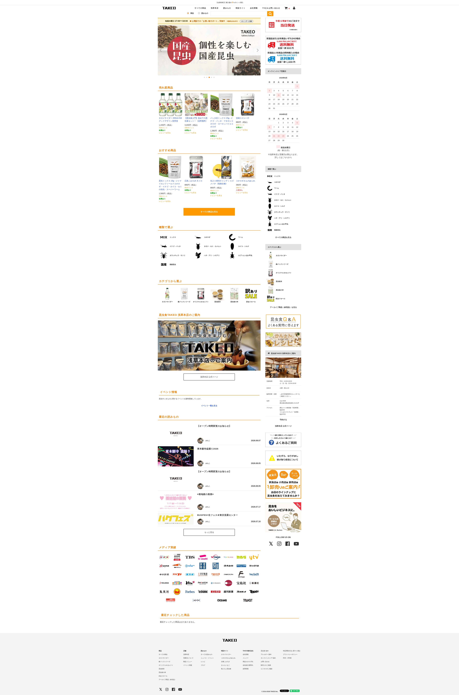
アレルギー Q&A (266, 654)
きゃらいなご (225, 665)
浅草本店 (215, 8)
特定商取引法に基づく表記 (291, 651)
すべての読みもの (206, 654)
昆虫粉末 (161, 669)
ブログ (203, 665)
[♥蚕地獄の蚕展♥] (176, 501)
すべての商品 (200, 8)
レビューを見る (165, 133)
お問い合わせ (265, 661)
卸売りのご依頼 (266, 665)
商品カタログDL (248, 661)
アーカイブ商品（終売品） (167, 679)
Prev (161, 50)
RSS (284, 658)
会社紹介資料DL (248, 665)
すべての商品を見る (283, 237)
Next (257, 50)
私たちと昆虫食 (226, 669)
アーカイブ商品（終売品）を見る (283, 307)
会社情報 (254, 8)
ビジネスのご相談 (266, 669)
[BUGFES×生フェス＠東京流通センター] (176, 519)
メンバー (246, 658)
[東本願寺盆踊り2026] (176, 456)
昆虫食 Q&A (264, 651)
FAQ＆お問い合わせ (271, 8)
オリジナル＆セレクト (166, 665)
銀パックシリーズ (164, 661)
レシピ (203, 661)
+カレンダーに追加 (246, 21)
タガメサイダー (164, 658)
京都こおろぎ (225, 661)
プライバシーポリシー (290, 654)
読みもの (227, 8)
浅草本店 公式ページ (283, 426)
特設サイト (240, 8)
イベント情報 (187, 665)
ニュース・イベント (207, 658)
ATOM (289, 658)
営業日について (188, 658)
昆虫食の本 (162, 672)
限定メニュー (187, 661)
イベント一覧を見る (209, 406)
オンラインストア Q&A (268, 658)
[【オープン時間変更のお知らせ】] (176, 434)
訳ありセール (163, 676)
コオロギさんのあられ (228, 658)
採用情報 (246, 669)
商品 (192, 13)
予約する (283, 420)
